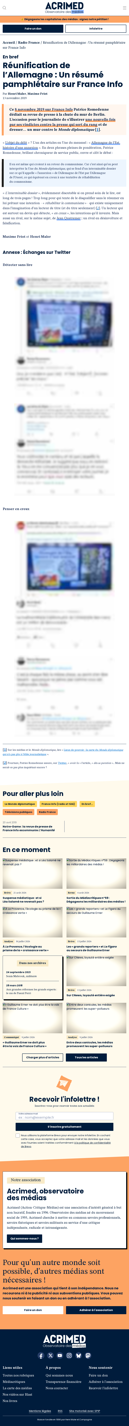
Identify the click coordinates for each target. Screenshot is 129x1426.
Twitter (62, 763)
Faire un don (33, 28)
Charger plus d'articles (42, 1057)
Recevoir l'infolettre (103, 1388)
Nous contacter (57, 1388)
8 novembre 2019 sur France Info (44, 109)
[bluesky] (78, 1355)
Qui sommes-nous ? (24, 1238)
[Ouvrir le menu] (124, 8)
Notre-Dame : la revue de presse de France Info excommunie (29, 828)
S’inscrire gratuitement (64, 1127)
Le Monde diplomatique (20, 804)
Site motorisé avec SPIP (84, 1411)
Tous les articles (86, 1057)
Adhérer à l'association (96, 1310)
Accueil (9, 42)
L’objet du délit (16, 143)
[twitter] (50, 1355)
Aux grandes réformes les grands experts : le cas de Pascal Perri (31, 991)
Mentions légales (40, 1411)
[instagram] (69, 1355)
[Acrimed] (64, 8)
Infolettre (95, 28)
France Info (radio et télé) (58, 804)
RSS (60, 1411)
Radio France (29, 42)
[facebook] (41, 1355)
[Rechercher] (4, 8)
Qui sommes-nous (59, 1375)
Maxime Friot (38, 93)
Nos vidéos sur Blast (17, 1394)
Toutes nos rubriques (18, 1375)
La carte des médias (17, 1388)
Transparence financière (63, 1382)
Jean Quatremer (69, 218)
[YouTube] (59, 1355)
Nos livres (10, 1401)
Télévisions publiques (18, 812)
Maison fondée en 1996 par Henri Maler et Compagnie (64, 1419)
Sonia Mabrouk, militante (21, 976)
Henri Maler (17, 93)
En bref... (87, 804)
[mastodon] (88, 1355)
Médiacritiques (14, 1382)
